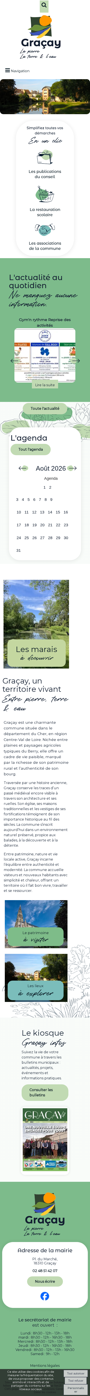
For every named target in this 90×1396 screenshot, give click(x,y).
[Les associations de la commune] (45, 235)
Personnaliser (76, 1389)
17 (19, 525)
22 (58, 525)
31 (18, 550)
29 (58, 538)
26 (34, 538)
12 (34, 512)
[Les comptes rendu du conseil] (45, 163)
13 (42, 512)
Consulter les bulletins (41, 1092)
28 (50, 538)
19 (34, 525)
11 (26, 512)
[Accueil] (41, 38)
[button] (44, 7)
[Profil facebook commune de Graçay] (45, 1301)
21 (50, 525)
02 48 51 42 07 (45, 1271)
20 (42, 525)
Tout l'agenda (30, 449)
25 (26, 538)
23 (66, 525)
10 (19, 512)
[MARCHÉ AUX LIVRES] (45, 353)
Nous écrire (45, 1281)
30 (66, 538)
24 (19, 538)
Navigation (20, 71)
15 (58, 512)
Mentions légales (45, 1366)
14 (50, 512)
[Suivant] (75, 361)
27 (42, 538)
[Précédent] (15, 361)
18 (26, 525)
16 (66, 512)
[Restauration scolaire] (45, 201)
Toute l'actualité (45, 408)
